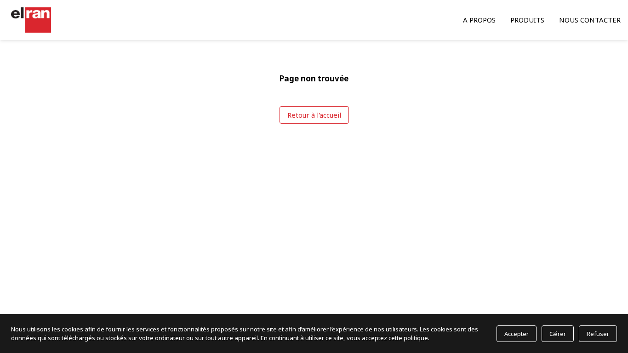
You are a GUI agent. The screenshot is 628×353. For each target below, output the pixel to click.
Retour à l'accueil (314, 115)
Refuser (598, 334)
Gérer (557, 334)
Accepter (516, 334)
